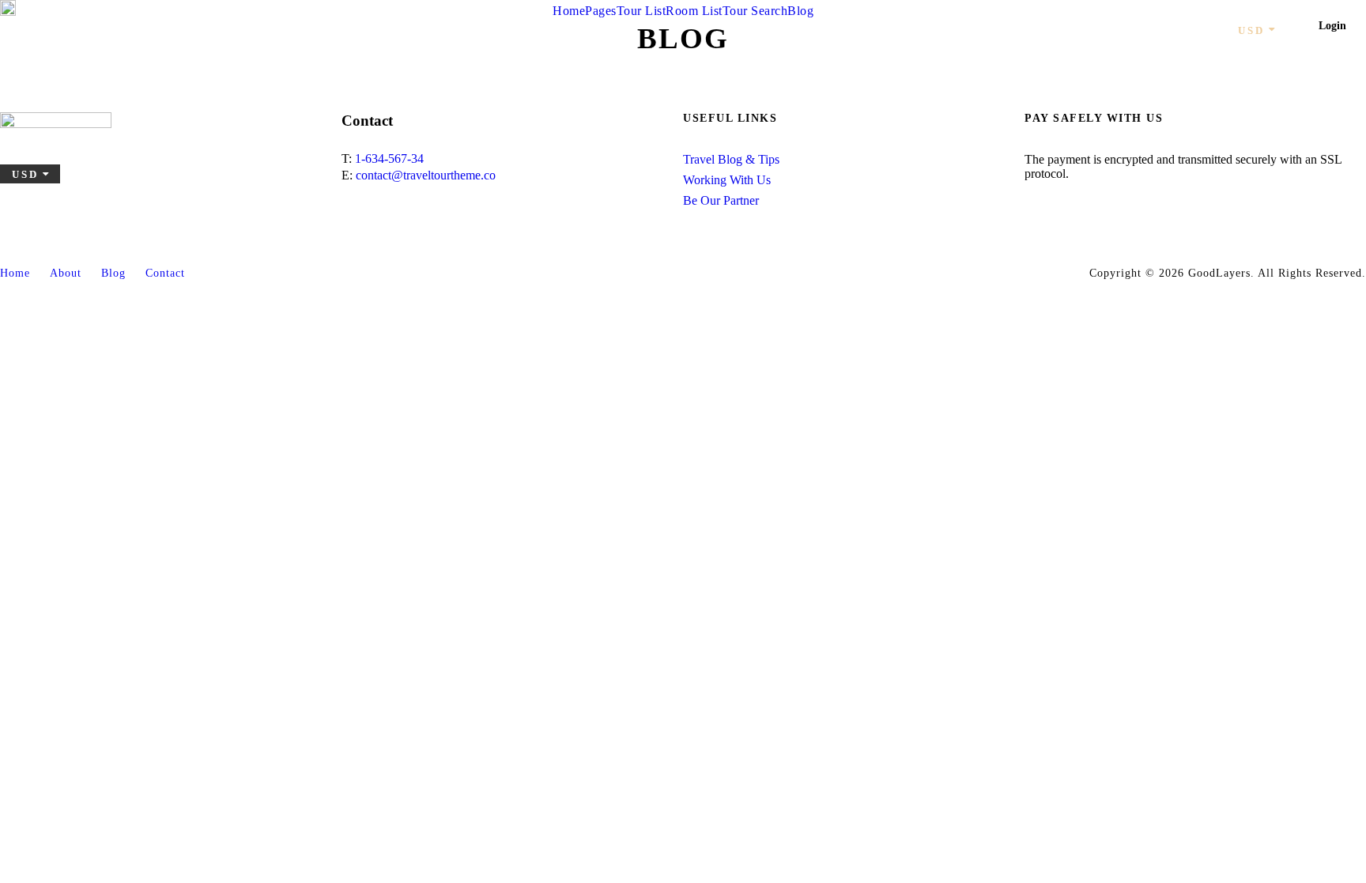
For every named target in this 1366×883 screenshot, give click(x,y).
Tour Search (755, 10)
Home (569, 10)
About (65, 273)
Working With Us (727, 180)
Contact (165, 273)
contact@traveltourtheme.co (426, 175)
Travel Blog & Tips (731, 159)
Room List (694, 10)
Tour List (641, 10)
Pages (601, 10)
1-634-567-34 (389, 158)
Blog (800, 10)
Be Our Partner (721, 200)
